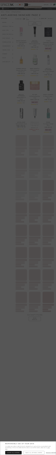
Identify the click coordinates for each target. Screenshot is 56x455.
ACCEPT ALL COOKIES (13, 452)
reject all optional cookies (34, 452)
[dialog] (28, 448)
